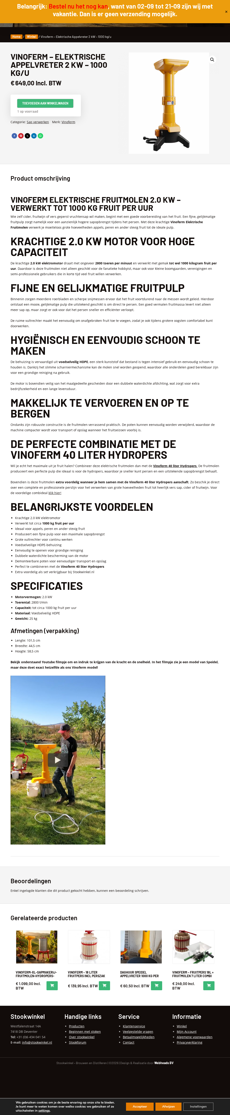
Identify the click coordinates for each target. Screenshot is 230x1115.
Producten (76, 1026)
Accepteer (140, 1106)
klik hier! (55, 493)
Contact (128, 1042)
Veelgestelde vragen (138, 1031)
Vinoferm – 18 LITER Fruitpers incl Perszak (86, 974)
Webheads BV (164, 1063)
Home (16, 37)
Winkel (31, 37)
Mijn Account (187, 1031)
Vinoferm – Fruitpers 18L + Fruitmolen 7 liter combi (193, 974)
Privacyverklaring (189, 1042)
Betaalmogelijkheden (139, 1037)
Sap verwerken (38, 122)
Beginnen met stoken (85, 1031)
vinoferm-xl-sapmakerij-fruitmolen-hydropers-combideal (36, 975)
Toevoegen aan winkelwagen (45, 103)
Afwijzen (168, 1106)
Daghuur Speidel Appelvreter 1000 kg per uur (139, 975)
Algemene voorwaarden (194, 1037)
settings (44, 1111)
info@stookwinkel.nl (37, 1042)
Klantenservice (134, 1026)
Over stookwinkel (82, 1037)
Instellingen (198, 1106)
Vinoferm (68, 122)
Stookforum (77, 1042)
